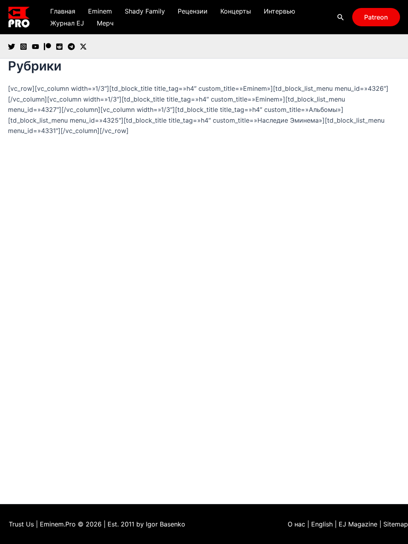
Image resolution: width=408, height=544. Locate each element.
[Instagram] (23, 46)
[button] (340, 17)
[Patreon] (47, 46)
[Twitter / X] (83, 46)
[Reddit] (59, 46)
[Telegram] (71, 46)
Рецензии (193, 11)
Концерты (235, 11)
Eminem (100, 11)
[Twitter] (11, 46)
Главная (62, 11)
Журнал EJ (67, 23)
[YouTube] (35, 46)
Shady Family (145, 11)
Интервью (279, 11)
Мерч (105, 23)
